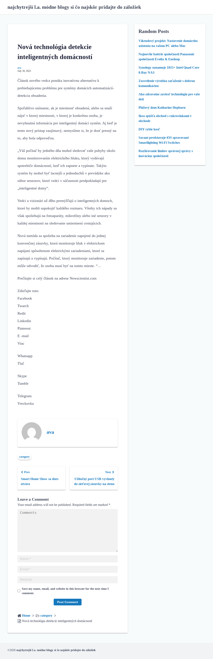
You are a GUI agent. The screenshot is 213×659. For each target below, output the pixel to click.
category (24, 456)
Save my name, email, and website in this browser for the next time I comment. (65, 591)
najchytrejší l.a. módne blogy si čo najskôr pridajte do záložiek (74, 7)
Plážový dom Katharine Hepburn (162, 107)
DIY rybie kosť (149, 129)
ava (19, 67)
